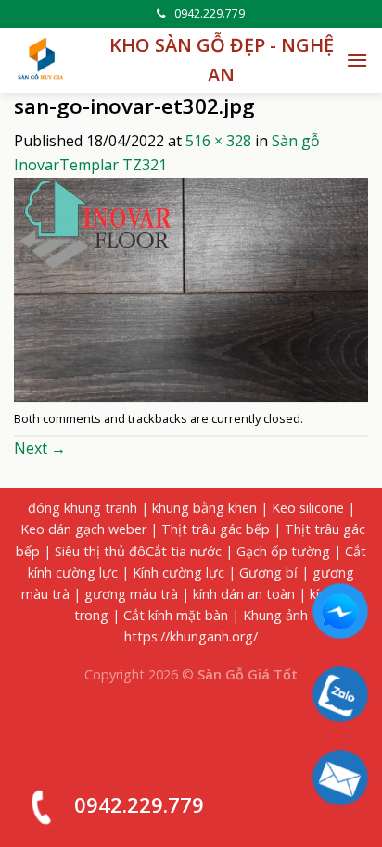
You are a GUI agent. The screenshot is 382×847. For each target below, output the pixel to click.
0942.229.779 (209, 13)
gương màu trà (131, 594)
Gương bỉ (268, 572)
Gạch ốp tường (283, 551)
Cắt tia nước (184, 551)
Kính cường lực (178, 572)
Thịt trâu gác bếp (215, 529)
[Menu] (357, 59)
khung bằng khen (204, 508)
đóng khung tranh (82, 508)
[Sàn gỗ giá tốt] (42, 60)
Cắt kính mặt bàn (175, 615)
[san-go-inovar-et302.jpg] (191, 288)
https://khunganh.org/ (191, 636)
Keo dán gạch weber (83, 529)
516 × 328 (218, 141)
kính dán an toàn (244, 594)
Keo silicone (308, 508)
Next (40, 448)
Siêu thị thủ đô (100, 551)
